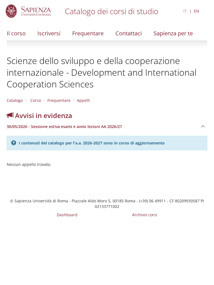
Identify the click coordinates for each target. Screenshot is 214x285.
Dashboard (67, 214)
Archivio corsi (144, 214)
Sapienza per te (173, 33)
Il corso (16, 33)
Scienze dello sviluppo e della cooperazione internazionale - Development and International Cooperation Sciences (101, 72)
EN (196, 11)
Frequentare (88, 33)
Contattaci (128, 33)
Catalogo (15, 100)
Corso (35, 100)
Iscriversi (48, 33)
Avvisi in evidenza (42, 115)
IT (185, 11)
